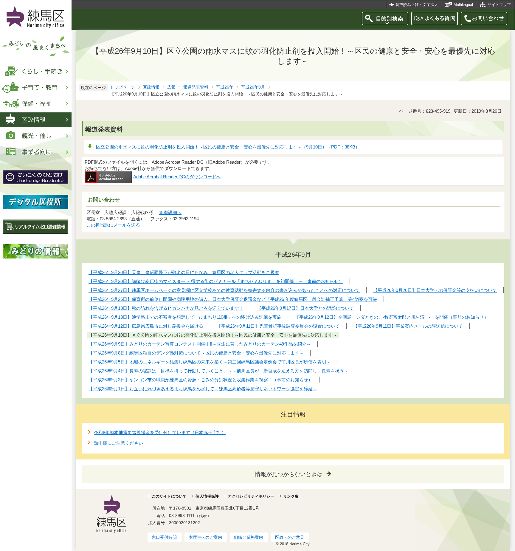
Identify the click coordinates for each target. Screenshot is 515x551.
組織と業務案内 (248, 537)
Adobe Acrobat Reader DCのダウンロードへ (177, 176)
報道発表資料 (195, 87)
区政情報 (151, 87)
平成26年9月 (253, 87)
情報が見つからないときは (289, 474)
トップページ (122, 87)
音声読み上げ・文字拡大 (416, 4)
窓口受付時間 (164, 537)
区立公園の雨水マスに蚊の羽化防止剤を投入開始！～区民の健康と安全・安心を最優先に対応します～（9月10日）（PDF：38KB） (228, 146)
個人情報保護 (207, 496)
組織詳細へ (170, 212)
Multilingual (463, 4)
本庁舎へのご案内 (205, 537)
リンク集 (291, 496)
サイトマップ (499, 4)
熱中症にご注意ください (118, 442)
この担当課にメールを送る (113, 224)
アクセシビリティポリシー (251, 496)
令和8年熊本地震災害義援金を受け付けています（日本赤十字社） (160, 432)
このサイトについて (169, 496)
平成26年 (224, 87)
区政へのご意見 (289, 537)
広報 (171, 87)
